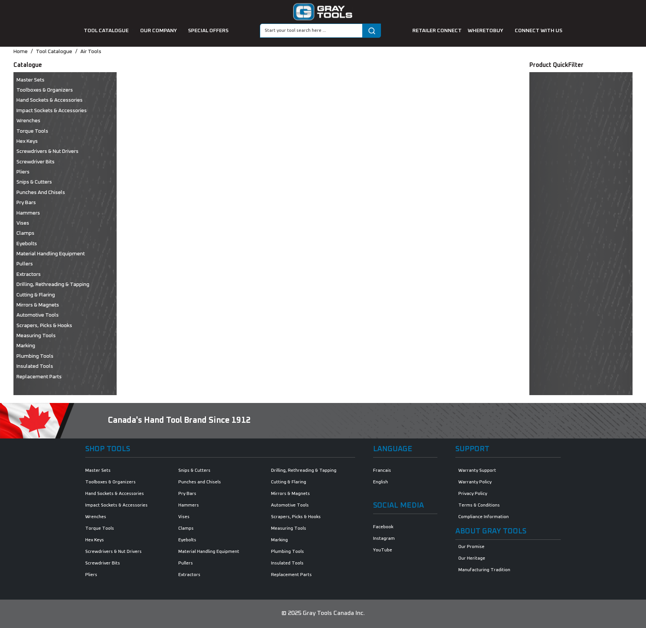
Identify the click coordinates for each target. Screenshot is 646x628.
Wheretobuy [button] (486, 30)
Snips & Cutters (34, 182)
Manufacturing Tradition (484, 570)
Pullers (24, 264)
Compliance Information (483, 517)
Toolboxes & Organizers (44, 90)
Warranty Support (477, 470)
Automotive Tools (37, 315)
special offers (208, 30)
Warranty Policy (475, 482)
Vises (22, 223)
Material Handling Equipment (50, 253)
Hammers (28, 213)
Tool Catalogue (54, 51)
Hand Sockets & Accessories (49, 100)
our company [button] (159, 30)
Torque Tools (32, 131)
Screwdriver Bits (35, 161)
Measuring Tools (36, 335)
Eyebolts (26, 243)
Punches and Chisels (40, 192)
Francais (382, 470)
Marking (25, 345)
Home (20, 51)
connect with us (538, 30)
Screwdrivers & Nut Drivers (47, 151)
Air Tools (90, 51)
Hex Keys (27, 141)
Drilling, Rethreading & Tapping (52, 284)
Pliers (23, 172)
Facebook (383, 527)
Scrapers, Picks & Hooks (44, 325)
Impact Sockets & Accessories (51, 110)
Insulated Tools (34, 366)
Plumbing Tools (34, 356)
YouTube (382, 550)
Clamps (25, 233)
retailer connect (437, 30)
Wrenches (28, 120)
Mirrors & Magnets (37, 305)
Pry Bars (26, 202)
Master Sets (30, 80)
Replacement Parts (39, 376)
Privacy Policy (472, 494)
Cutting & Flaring (35, 295)
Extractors (28, 274)
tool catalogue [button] (107, 30)
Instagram (384, 538)
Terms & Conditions (479, 505)
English (380, 482)
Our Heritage (471, 558)
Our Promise (471, 547)
